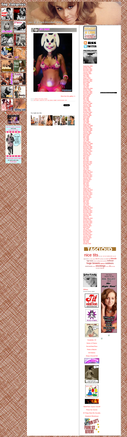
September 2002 (88, 66)
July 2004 (86, 87)
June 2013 (86, 185)
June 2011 (86, 160)
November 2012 (87, 175)
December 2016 (87, 231)
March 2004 (86, 82)
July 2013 (86, 187)
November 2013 (87, 193)
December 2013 (87, 194)
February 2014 (87, 197)
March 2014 (86, 199)
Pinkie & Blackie (92, 349)
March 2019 (86, 239)
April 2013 (86, 182)
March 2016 (86, 227)
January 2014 (87, 196)
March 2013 (86, 181)
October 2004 (87, 90)
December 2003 (87, 81)
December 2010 (87, 151)
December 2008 (87, 130)
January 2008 (87, 114)
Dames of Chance (92, 343)
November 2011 (87, 161)
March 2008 (86, 117)
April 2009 (86, 136)
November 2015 (87, 221)
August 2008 (86, 124)
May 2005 (86, 99)
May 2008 (86, 120)
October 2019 (87, 243)
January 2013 (87, 178)
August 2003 (86, 78)
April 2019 (86, 240)
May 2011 (86, 158)
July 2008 (86, 123)
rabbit (55, 100)
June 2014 (86, 203)
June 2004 (86, 85)
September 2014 (88, 208)
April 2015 (86, 217)
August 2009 (86, 142)
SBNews (85, 289)
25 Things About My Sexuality (91, 413)
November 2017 (87, 234)
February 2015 (87, 215)
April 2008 (86, 118)
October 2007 (87, 111)
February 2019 (87, 237)
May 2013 (86, 184)
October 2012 (87, 173)
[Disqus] (53, 152)
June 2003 (86, 76)
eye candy (36, 100)
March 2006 (86, 108)
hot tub (47, 100)
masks (51, 100)
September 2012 (88, 172)
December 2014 (87, 212)
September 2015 (88, 218)
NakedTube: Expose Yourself (91, 406)
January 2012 (87, 164)
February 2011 (87, 154)
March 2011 (86, 155)
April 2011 (86, 157)
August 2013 (86, 188)
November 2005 (87, 103)
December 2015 (87, 223)
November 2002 (87, 69)
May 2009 (86, 138)
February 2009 (87, 133)
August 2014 (86, 206)
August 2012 (86, 170)
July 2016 (86, 228)
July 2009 (86, 140)
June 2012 (86, 167)
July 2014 (86, 205)
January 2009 (87, 132)
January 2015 (87, 214)
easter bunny (60, 100)
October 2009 (87, 145)
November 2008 (87, 129)
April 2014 (86, 200)
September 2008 (88, 126)
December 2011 (87, 163)
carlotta (41, 100)
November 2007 (87, 112)
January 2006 (87, 105)
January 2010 (87, 149)
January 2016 (87, 224)
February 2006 (87, 106)
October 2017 (87, 233)
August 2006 (86, 109)
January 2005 (87, 94)
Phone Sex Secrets (91, 410)
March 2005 (86, 96)
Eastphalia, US (92, 340)
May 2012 (86, 166)
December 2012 (87, 176)
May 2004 (86, 84)
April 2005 (86, 97)
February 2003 (87, 73)
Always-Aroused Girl (92, 356)
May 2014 (86, 202)
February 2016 (87, 226)
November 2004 (87, 91)
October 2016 (87, 230)
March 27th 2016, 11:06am (41, 98)
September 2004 (88, 88)
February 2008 (87, 115)
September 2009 (88, 143)
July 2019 (86, 242)
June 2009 (86, 139)
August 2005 (86, 102)
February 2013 (87, 179)
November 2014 (87, 211)
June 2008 (86, 121)
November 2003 (87, 79)
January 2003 (87, 72)
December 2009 (87, 148)
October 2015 (87, 220)
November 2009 (87, 146)
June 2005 (86, 100)
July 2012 (86, 169)
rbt (66, 100)
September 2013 (88, 190)
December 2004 (87, 93)
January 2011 (87, 152)
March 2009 (86, 135)
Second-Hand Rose (91, 346)
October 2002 (87, 67)
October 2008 (87, 127)
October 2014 (87, 209)
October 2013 (87, 191)
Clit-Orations (91, 352)
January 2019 (87, 236)
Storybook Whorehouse (92, 416)
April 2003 (86, 75)
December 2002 (87, 70)
